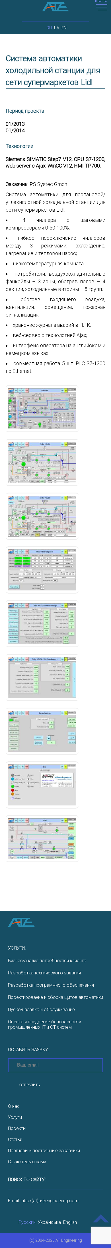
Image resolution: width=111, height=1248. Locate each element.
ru (49, 28)
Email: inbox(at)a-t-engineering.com (43, 1200)
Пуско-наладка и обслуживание (41, 1009)
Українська (49, 1222)
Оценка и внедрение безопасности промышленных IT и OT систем (44, 1024)
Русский (27, 1222)
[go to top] (101, 1222)
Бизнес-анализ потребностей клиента (47, 960)
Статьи (15, 1139)
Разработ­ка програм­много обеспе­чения (51, 985)
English (70, 1222)
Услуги (15, 1117)
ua (56, 28)
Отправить (29, 1085)
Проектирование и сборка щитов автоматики (55, 997)
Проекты (17, 1128)
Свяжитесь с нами (27, 1161)
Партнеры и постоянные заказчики (44, 1150)
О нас (14, 1106)
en (64, 28)
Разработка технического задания (44, 973)
